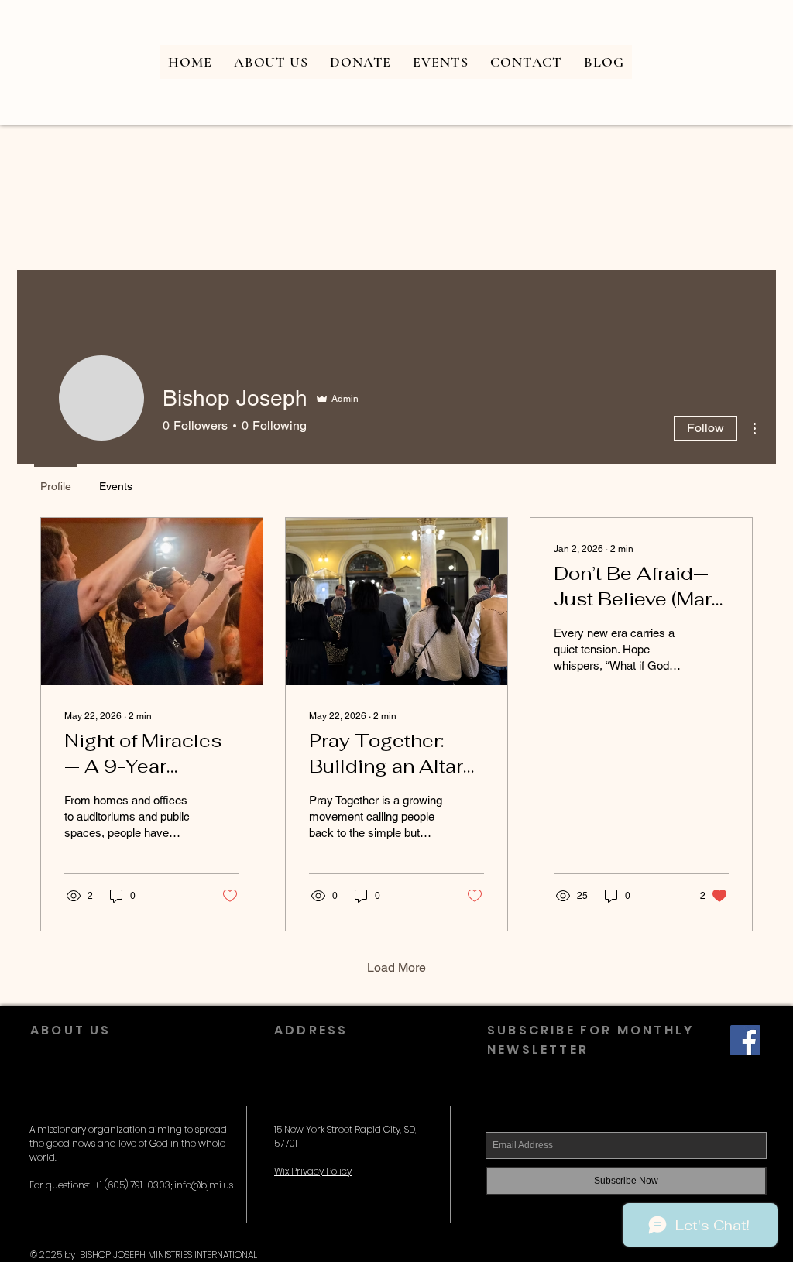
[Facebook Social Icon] (745, 1040)
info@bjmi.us (203, 1185)
